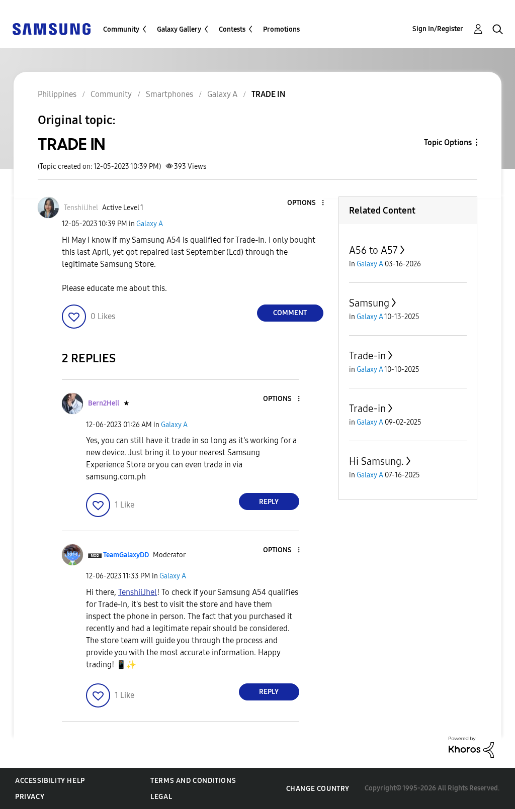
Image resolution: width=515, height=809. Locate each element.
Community (121, 29)
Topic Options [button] (448, 142)
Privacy (29, 796)
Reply (269, 501)
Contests (232, 29)
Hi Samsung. (376, 461)
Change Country (318, 788)
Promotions (281, 29)
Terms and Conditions (193, 780)
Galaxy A (149, 224)
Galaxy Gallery (179, 29)
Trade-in (367, 356)
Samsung (369, 303)
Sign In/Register (437, 29)
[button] (305, 203)
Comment (290, 313)
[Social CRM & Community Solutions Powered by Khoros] (471, 746)
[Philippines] (51, 28)
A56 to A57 (373, 250)
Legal (161, 796)
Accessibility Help (50, 780)
